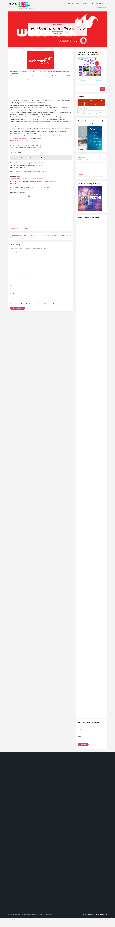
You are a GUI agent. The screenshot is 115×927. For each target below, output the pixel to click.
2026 (91, 101)
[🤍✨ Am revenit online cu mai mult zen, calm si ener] (91, 389)
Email (12, 286)
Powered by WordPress (88, 914)
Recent (79, 171)
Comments (80, 174)
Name (12, 278)
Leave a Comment (24, 228)
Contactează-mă (101, 7)
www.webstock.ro (39, 136)
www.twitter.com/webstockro (18, 138)
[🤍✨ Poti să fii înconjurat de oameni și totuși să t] (82, 347)
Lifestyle (95, 3)
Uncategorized (57, 24)
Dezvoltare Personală (79, 3)
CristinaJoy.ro (15, 228)
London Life (102, 3)
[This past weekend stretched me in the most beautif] (100, 404)
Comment (13, 253)
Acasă (69, 3)
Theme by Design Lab (101, 914)
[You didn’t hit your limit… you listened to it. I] (82, 651)
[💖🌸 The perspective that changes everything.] (91, 592)
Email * (80, 736)
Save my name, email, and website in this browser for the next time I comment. (32, 304)
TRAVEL (89, 3)
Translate (88, 159)
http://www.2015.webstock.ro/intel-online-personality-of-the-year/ (27, 179)
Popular (80, 167)
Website (12, 293)
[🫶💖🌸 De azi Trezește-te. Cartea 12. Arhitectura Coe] (100, 602)
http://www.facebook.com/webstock (20, 140)
